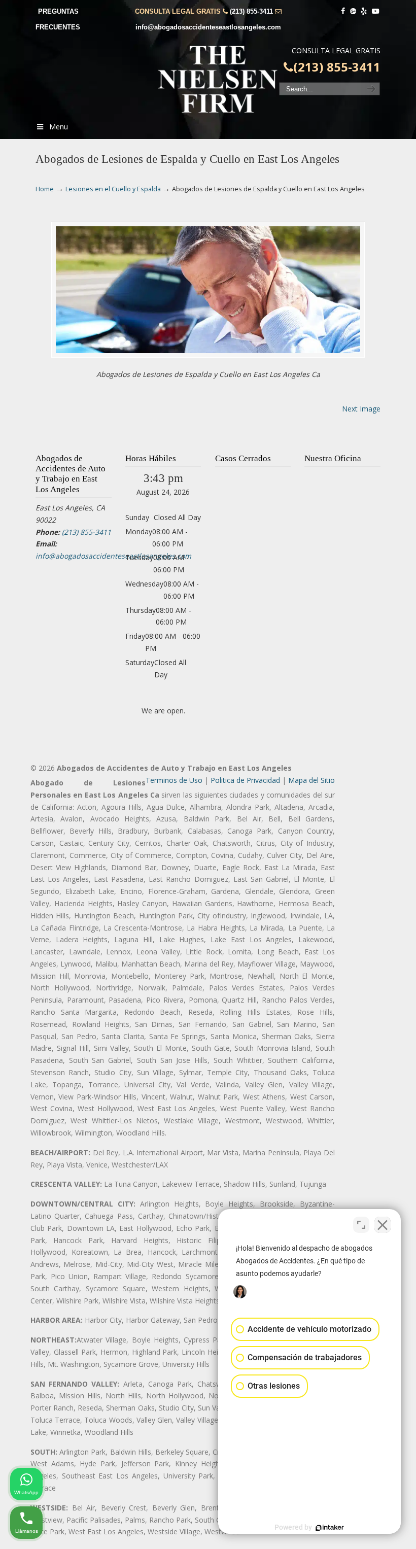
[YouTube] (375, 11)
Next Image (361, 409)
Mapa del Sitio (311, 780)
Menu (58, 126)
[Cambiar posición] (361, 1225)
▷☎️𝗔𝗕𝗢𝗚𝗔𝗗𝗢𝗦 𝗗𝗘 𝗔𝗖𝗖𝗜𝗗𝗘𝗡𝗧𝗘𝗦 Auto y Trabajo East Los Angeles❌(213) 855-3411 (218, 79)
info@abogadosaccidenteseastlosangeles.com (208, 27)
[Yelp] (364, 11)
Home (45, 189)
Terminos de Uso (174, 780)
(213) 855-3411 (251, 11)
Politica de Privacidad (245, 780)
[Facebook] (342, 11)
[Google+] (353, 11)
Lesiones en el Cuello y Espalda (113, 189)
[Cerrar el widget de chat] (382, 1225)
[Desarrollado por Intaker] (330, 1528)
